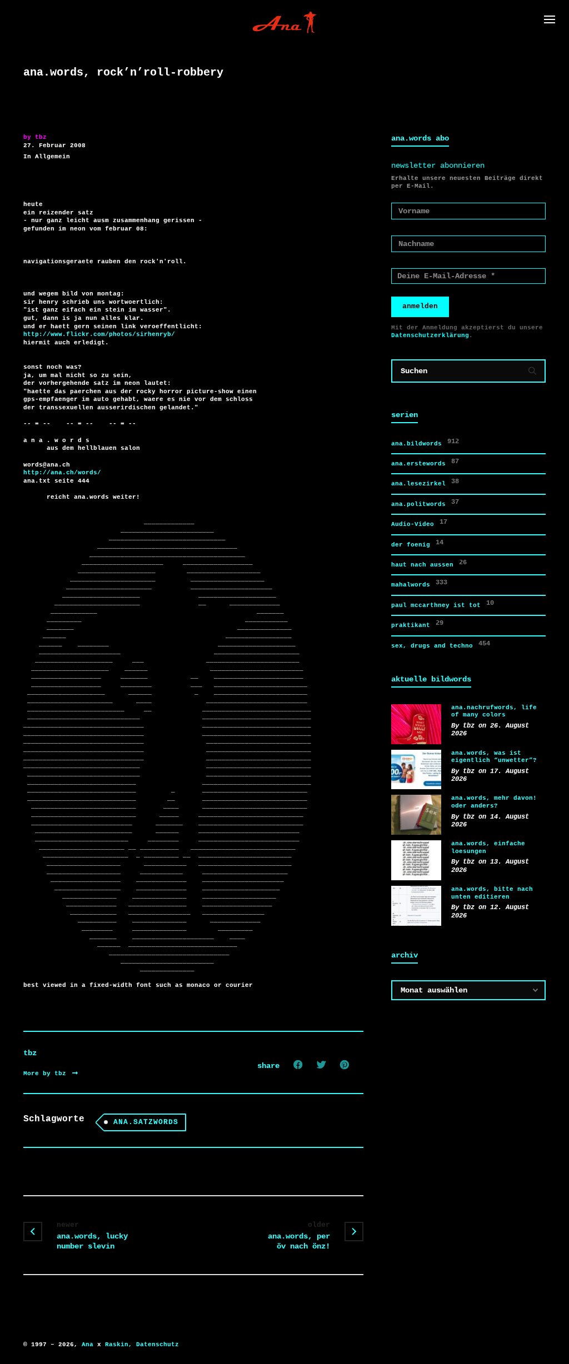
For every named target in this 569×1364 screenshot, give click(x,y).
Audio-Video (419, 523)
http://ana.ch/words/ (62, 472)
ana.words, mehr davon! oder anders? (494, 802)
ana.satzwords (145, 1122)
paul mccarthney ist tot (442, 604)
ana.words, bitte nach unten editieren (492, 893)
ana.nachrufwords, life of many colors (494, 711)
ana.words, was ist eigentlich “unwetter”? (494, 757)
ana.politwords (425, 503)
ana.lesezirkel (425, 482)
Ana (87, 1344)
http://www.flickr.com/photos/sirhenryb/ (99, 334)
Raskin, (118, 1344)
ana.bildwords (425, 442)
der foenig (417, 543)
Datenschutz (157, 1344)
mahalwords (419, 583)
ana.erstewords (425, 462)
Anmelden (420, 306)
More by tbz (46, 1073)
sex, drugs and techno (440, 644)
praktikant (417, 624)
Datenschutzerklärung (430, 335)
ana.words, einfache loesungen (488, 847)
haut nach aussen (429, 563)
